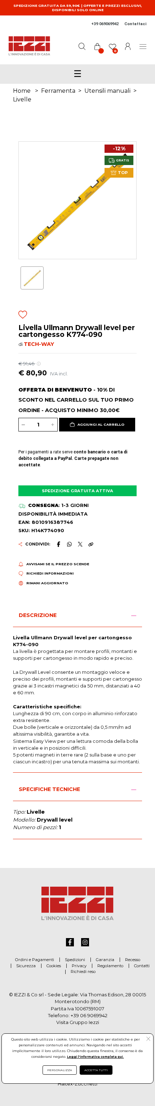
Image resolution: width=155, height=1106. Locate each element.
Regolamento (110, 965)
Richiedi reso (83, 971)
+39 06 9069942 (89, 1015)
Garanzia (105, 959)
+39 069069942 (105, 24)
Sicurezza (26, 965)
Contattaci (135, 24)
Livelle (22, 99)
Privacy (79, 965)
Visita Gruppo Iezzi (77, 1022)
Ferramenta (58, 90)
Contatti (142, 965)
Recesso (132, 959)
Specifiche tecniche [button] (49, 789)
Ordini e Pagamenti (34, 959)
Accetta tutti (96, 1070)
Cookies (53, 965)
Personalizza (59, 1070)
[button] (97, 424)
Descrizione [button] (38, 615)
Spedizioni (75, 959)
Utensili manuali (107, 90)
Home (22, 90)
